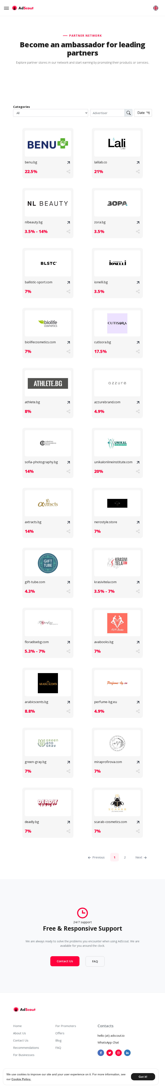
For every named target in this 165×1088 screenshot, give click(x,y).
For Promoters (65, 1026)
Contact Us (65, 961)
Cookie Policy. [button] (21, 1079)
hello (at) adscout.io (111, 1035)
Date (141, 112)
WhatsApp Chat (108, 1042)
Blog (58, 1040)
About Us (19, 1033)
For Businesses (23, 1055)
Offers (59, 1033)
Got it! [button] (143, 1076)
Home (17, 1026)
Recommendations (26, 1048)
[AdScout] (24, 1009)
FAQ (95, 961)
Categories (21, 107)
